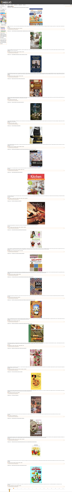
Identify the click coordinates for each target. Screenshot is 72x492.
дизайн (13, 169)
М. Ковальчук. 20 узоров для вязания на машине (18, 253)
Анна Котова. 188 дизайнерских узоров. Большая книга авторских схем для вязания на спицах (24, 149)
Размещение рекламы (3, 30)
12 (51, 488)
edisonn (9, 346)
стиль (23, 169)
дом (12, 250)
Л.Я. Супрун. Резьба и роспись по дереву (17, 371)
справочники (9, 345)
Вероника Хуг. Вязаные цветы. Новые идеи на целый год (19, 348)
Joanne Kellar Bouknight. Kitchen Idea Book (17, 172)
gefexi (9, 100)
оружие (13, 345)
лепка (15, 485)
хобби (10, 99)
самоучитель (15, 146)
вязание (18, 146)
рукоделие (9, 146)
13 (55, 488)
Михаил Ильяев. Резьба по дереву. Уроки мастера (18, 78)
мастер (12, 99)
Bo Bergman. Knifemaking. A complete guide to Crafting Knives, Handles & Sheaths (22, 323)
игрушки (22, 250)
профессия (18, 392)
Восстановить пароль (2, 10)
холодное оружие (20, 345)
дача (16, 415)
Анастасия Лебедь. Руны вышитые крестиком (18, 102)
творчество (17, 485)
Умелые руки (9, 7)
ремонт (10, 415)
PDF (8, 99)
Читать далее (9, 27)
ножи (23, 345)
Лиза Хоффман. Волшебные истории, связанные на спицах (19, 54)
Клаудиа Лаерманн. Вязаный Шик (16, 125)
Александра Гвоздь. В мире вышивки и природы (18, 418)
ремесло (14, 99)
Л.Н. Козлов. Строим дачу (15, 395)
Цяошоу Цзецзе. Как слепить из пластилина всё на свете (19, 465)
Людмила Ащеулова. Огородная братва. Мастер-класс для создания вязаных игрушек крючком (24, 441)
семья (20, 250)
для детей (9, 485)
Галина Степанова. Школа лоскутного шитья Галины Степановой (20, 7)
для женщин (20, 146)
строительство (14, 415)
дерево (16, 99)
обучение (23, 146)
